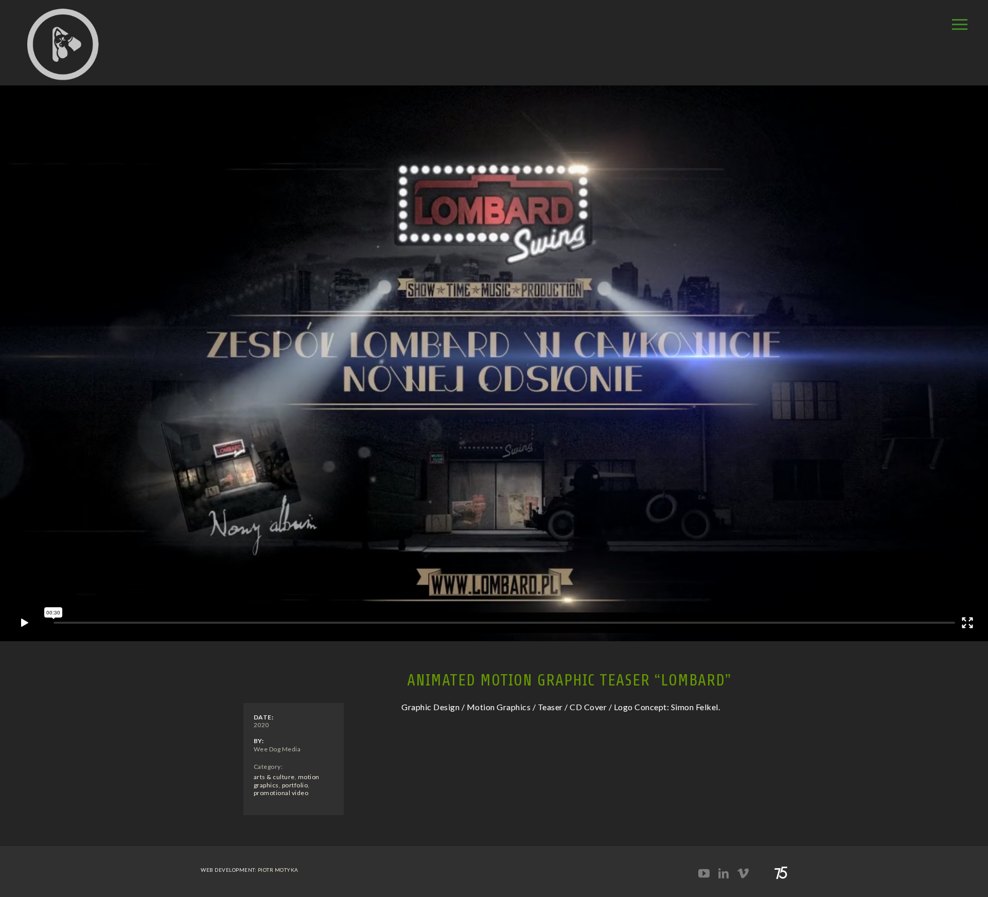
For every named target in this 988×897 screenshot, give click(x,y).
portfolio (295, 785)
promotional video (281, 793)
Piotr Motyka (278, 870)
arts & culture (274, 777)
